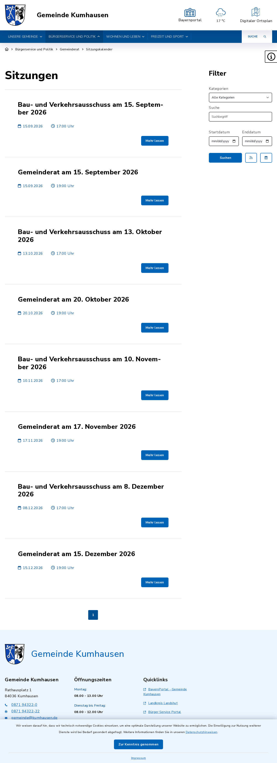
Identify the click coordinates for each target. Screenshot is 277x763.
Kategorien (218, 88)
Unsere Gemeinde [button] (23, 36)
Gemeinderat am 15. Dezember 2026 (76, 554)
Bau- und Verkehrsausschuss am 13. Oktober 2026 (90, 236)
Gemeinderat (69, 49)
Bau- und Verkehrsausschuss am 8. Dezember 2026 (91, 490)
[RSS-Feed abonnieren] (251, 158)
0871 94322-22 (25, 711)
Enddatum (251, 132)
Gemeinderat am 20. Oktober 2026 (73, 299)
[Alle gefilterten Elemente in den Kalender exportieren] (266, 158)
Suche (214, 107)
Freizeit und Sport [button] (167, 36)
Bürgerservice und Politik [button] (72, 36)
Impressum (138, 758)
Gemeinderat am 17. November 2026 (77, 427)
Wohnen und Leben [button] (123, 36)
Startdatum (219, 132)
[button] (271, 57)
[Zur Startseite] (7, 49)
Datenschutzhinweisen (201, 732)
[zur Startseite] (15, 15)
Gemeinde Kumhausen (73, 15)
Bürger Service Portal (164, 712)
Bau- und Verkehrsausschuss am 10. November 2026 (89, 363)
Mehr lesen (155, 141)
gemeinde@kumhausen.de (34, 717)
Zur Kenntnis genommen (138, 744)
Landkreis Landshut (163, 703)
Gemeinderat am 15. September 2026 (78, 172)
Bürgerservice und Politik (34, 49)
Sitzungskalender (99, 49)
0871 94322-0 (24, 704)
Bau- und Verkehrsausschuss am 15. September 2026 (90, 109)
